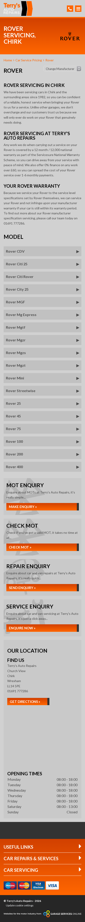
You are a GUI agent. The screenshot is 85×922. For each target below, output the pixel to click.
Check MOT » (20, 547)
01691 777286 (17, 691)
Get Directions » (25, 701)
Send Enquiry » (22, 588)
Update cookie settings (20, 905)
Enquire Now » (22, 628)
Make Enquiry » (23, 507)
